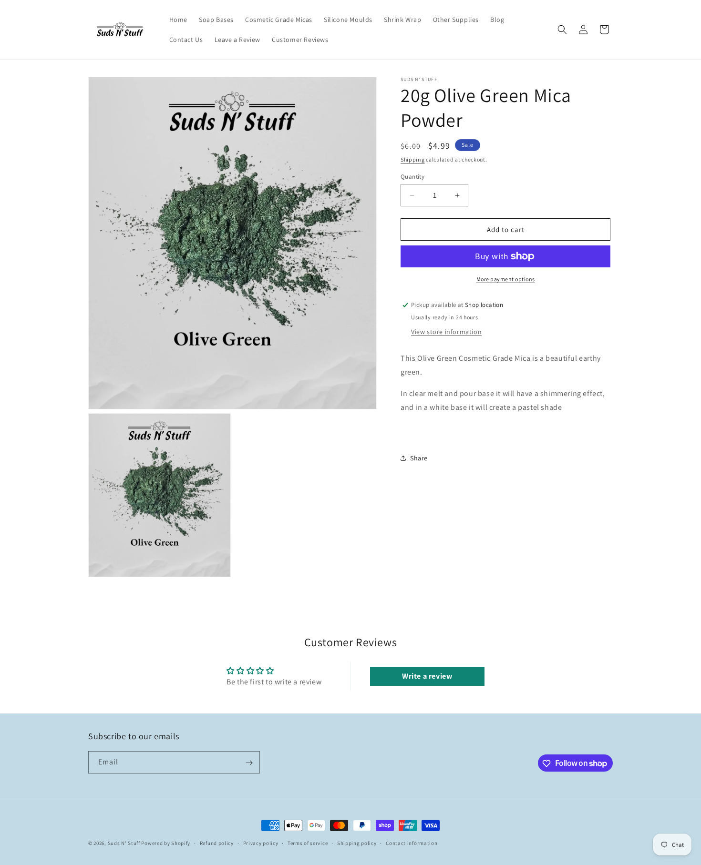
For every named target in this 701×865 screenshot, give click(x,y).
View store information (446, 331)
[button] (562, 29)
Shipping (413, 159)
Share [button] (419, 458)
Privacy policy (260, 842)
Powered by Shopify (165, 843)
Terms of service (308, 842)
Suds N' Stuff (124, 843)
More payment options (505, 279)
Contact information (411, 842)
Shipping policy (357, 842)
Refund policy (217, 842)
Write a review (427, 676)
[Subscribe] (248, 763)
